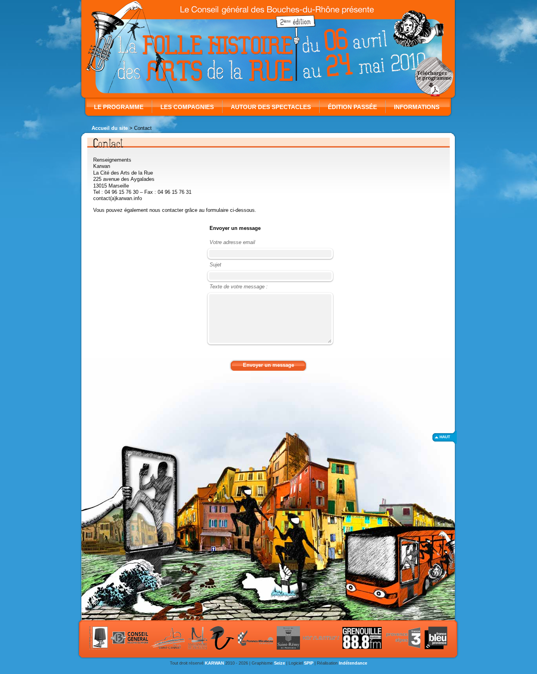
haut (445, 437)
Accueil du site (110, 128)
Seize (279, 663)
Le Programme (118, 107)
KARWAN (214, 663)
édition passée (352, 107)
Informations (417, 107)
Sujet (215, 265)
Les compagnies (187, 107)
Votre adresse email (232, 242)
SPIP (308, 663)
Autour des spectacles (271, 107)
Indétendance (353, 663)
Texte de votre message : (239, 287)
